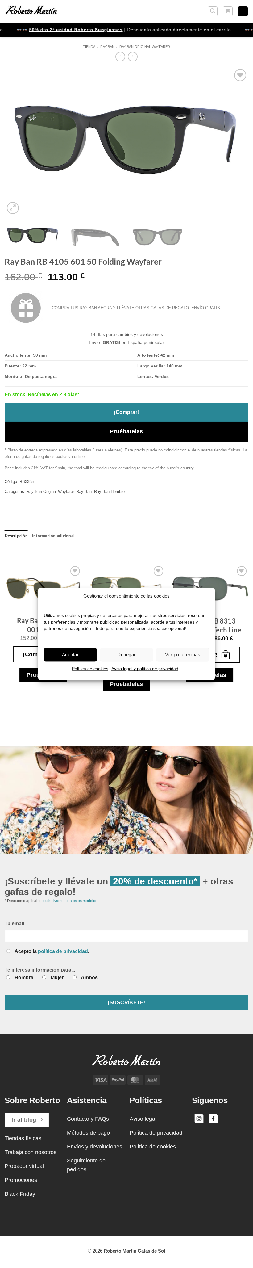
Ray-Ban (107, 46)
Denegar (126, 654)
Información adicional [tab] (53, 535)
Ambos (89, 977)
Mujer (57, 977)
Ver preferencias (182, 654)
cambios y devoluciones (139, 334)
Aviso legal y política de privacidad (144, 668)
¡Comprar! (126, 412)
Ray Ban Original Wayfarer (144, 46)
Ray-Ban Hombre (109, 491)
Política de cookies (90, 668)
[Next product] (120, 56)
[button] (213, 11)
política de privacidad (63, 951)
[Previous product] (132, 56)
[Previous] (17, 142)
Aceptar (70, 654)
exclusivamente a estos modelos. (70, 901)
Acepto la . (52, 951)
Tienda (89, 46)
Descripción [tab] (16, 535)
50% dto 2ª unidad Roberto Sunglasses (63, 29)
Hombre (24, 977)
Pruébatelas (126, 431)
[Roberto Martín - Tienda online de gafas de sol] (31, 11)
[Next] (235, 142)
